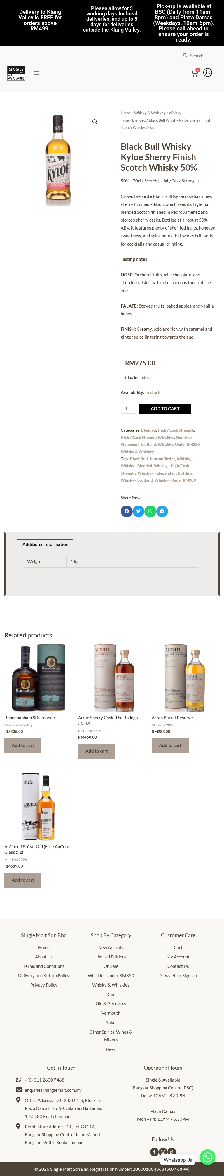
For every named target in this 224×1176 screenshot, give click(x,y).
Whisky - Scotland (137, 480)
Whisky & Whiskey (150, 113)
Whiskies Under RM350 (179, 444)
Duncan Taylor (162, 458)
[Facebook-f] (154, 1152)
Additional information (45, 544)
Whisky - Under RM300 (175, 480)
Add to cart (165, 408)
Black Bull (139, 458)
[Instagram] (163, 1152)
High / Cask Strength (176, 430)
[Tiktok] (171, 1152)
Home (126, 113)
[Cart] (194, 71)
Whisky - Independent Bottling (165, 473)
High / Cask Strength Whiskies (147, 437)
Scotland (148, 444)
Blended (139, 120)
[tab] (45, 544)
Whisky (183, 458)
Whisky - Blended (136, 465)
